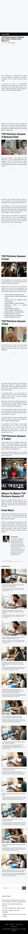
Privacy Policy (19, 924)
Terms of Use (14, 926)
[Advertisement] (14, 16)
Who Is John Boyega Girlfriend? (6, 560)
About (6, 924)
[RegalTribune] (5, 34)
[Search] (24, 888)
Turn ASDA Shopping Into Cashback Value (13, 908)
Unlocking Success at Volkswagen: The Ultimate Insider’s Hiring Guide (12, 561)
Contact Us (12, 924)
